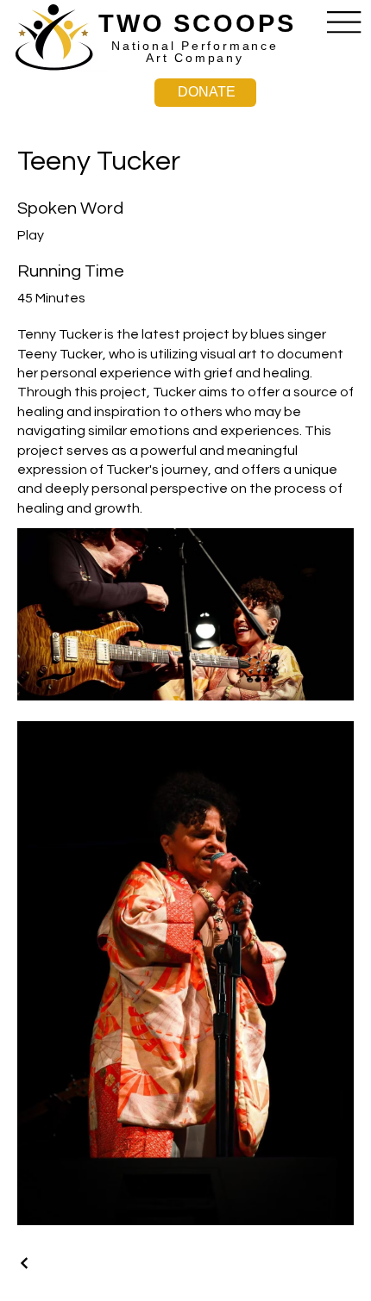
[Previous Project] (25, 1263)
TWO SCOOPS (197, 23)
